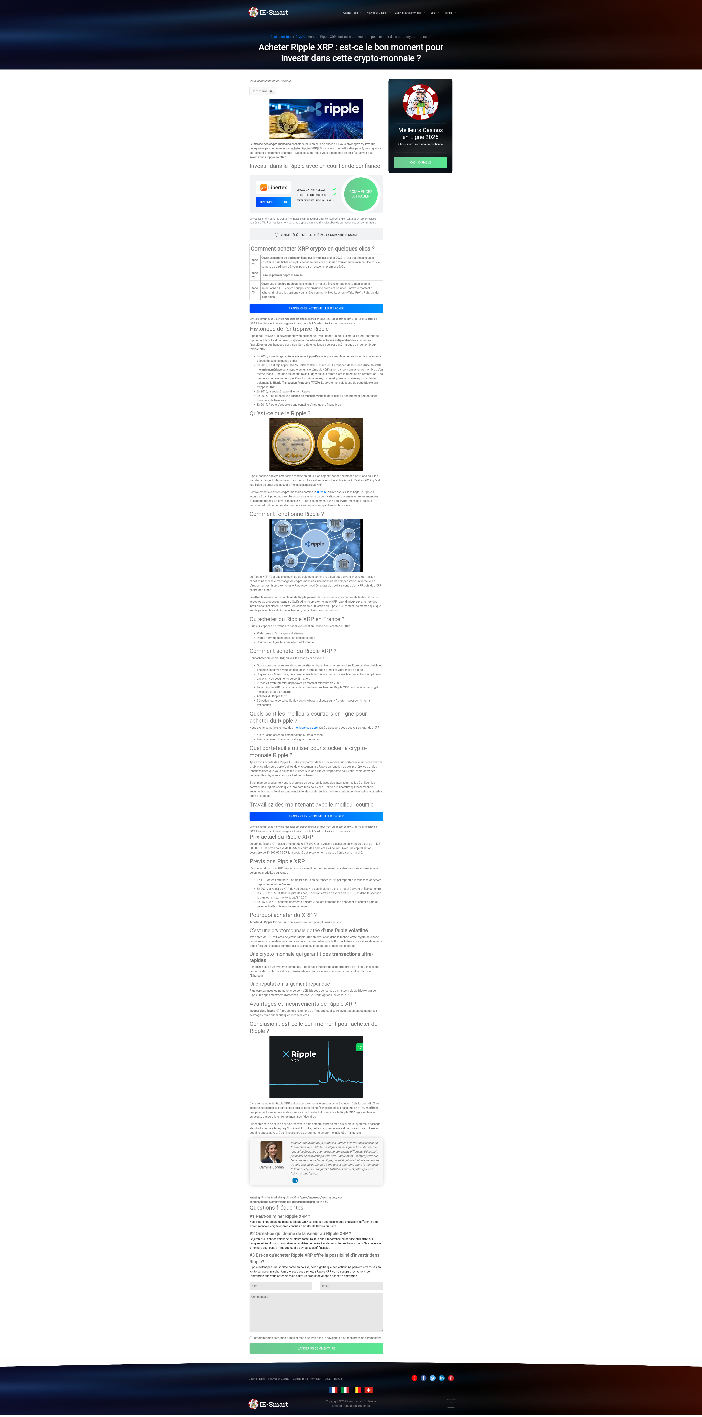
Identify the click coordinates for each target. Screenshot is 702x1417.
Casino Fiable (257, 1378)
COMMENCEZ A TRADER (361, 193)
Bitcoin (321, 492)
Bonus (338, 1378)
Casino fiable (420, 162)
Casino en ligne (281, 37)
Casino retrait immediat (307, 1378)
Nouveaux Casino (278, 1378)
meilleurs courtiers (306, 727)
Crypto (300, 37)
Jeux (328, 1378)
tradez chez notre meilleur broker (316, 308)
